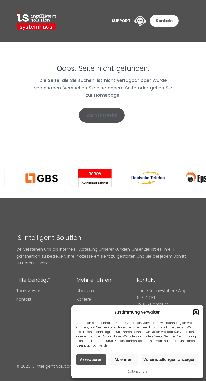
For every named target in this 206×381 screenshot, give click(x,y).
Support (121, 21)
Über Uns (85, 291)
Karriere (84, 299)
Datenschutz (137, 371)
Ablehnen (123, 359)
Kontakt (164, 21)
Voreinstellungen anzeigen (169, 359)
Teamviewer (28, 291)
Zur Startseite (101, 115)
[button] (195, 312)
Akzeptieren (91, 359)
